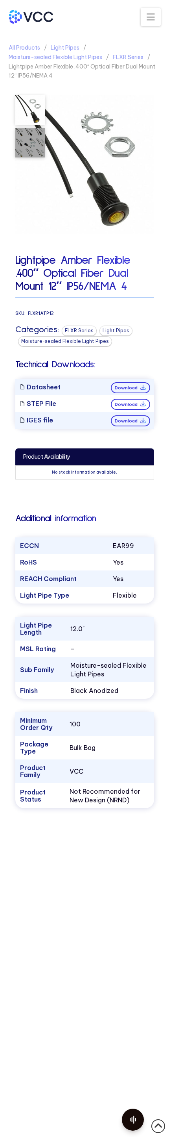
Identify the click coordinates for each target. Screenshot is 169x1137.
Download (127, 388)
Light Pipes (65, 47)
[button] (151, 17)
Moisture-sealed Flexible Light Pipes (55, 57)
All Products (24, 47)
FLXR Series (128, 57)
